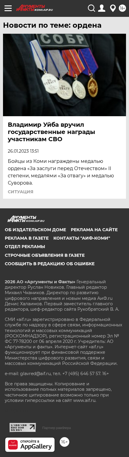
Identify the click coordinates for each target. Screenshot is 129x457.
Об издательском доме (35, 229)
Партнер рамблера (56, 428)
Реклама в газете (27, 238)
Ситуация (20, 192)
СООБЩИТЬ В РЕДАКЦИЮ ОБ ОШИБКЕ (49, 263)
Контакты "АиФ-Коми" (81, 238)
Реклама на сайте (94, 229)
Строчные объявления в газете (45, 255)
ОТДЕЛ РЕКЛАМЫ (25, 246)
